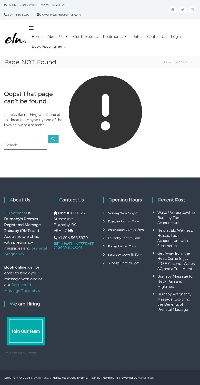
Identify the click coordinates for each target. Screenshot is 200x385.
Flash (92, 377)
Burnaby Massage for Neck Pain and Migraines (175, 281)
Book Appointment (48, 46)
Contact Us (156, 36)
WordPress (146, 377)
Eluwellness (39, 377)
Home (37, 36)
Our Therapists (85, 36)
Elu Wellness (15, 213)
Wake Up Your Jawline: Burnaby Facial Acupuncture (176, 217)
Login (176, 36)
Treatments (112, 36)
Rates (137, 36)
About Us (55, 36)
